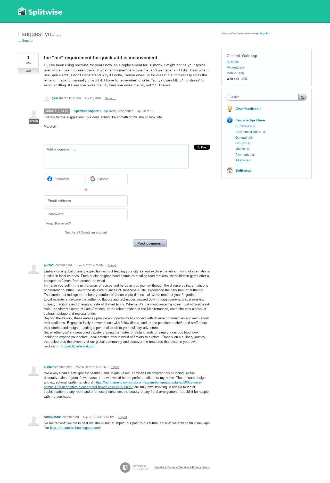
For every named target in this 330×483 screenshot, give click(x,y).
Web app (249, 56)
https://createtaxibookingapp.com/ (75, 428)
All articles (242, 160)
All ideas (233, 62)
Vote (28, 70)
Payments (242, 154)
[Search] (302, 97)
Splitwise (243, 170)
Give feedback (248, 109)
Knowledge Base (250, 120)
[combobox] (264, 97)
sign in (264, 33)
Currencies (243, 126)
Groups (240, 143)
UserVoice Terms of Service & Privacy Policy (182, 467)
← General (25, 41)
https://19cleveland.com (77, 346)
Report (112, 265)
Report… (110, 98)
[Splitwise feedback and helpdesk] (40, 11)
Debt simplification (248, 132)
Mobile (231, 73)
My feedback (235, 67)
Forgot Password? (58, 223)
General (233, 56)
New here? (86, 232)
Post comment (150, 243)
